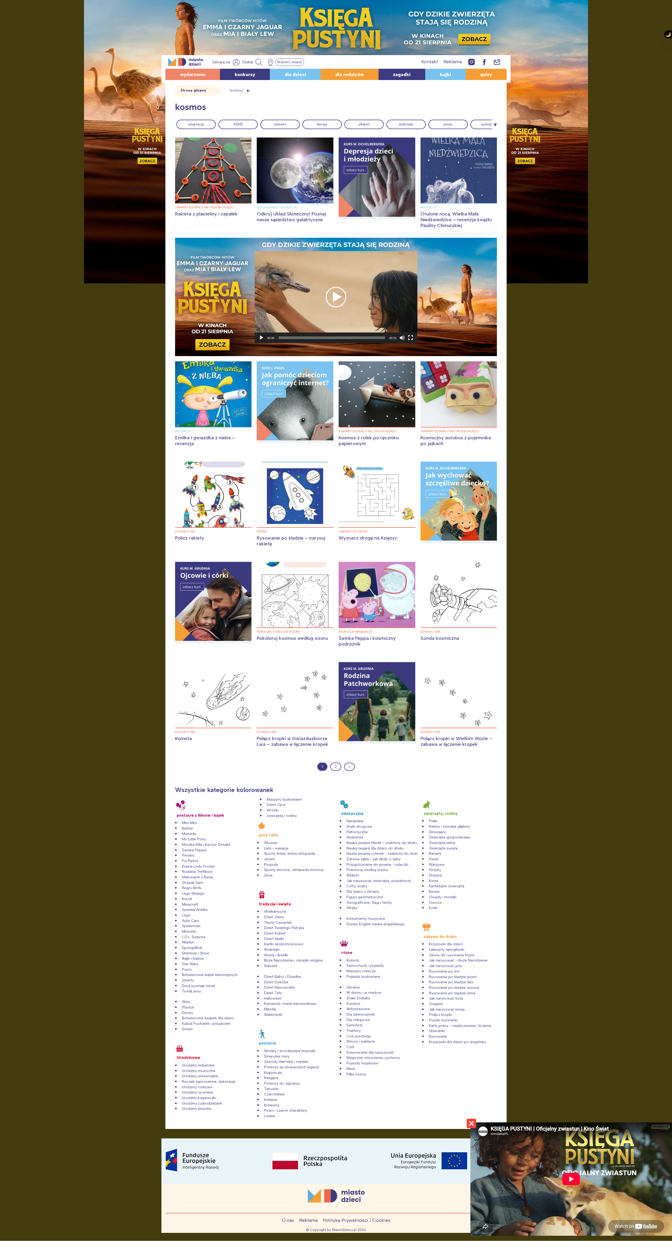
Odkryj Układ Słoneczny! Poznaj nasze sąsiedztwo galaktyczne (291, 217)
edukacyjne (185, 531)
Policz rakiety (189, 538)
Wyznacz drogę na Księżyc (368, 538)
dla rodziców (349, 74)
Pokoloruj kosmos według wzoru (292, 638)
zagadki (402, 74)
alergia (322, 124)
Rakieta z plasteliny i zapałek (206, 214)
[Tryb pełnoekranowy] (410, 337)
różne (262, 531)
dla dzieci (295, 74)
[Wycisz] (402, 337)
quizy (486, 74)
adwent (280, 124)
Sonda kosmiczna (440, 638)
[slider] (332, 337)
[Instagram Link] (471, 62)
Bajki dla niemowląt (356, 631)
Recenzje (428, 207)
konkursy (245, 74)
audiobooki (490, 124)
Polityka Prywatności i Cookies (356, 1220)
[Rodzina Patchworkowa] (377, 703)
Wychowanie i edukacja (277, 207)
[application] (336, 297)
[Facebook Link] (484, 62)
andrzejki (406, 124)
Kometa (183, 738)
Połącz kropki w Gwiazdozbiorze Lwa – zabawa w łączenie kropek (292, 741)
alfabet (364, 124)
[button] (336, 297)
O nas (288, 1220)
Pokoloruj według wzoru (279, 631)
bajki (445, 74)
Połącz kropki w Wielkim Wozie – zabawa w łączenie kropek (456, 741)
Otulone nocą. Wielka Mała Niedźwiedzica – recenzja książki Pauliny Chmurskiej (456, 219)
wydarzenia (193, 74)
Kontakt (429, 62)
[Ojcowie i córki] (213, 602)
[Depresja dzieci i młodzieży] (377, 178)
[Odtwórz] (261, 337)
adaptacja (196, 124)
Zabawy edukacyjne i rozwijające (204, 207)
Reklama (452, 62)
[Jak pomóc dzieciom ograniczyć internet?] (295, 402)
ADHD (238, 124)
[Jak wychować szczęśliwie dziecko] (459, 502)
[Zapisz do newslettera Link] (497, 62)
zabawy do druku (353, 531)
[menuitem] (196, 124)
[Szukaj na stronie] (253, 62)
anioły (448, 124)
